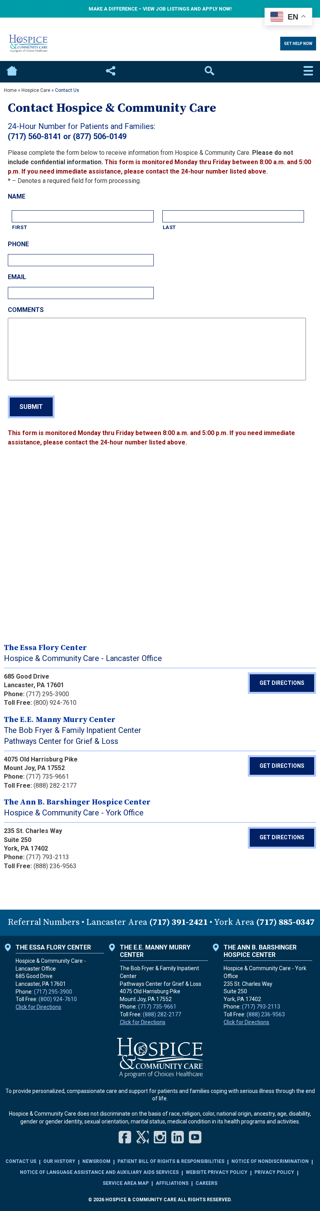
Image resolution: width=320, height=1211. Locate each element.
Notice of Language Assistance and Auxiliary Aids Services (99, 1172)
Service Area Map (126, 1183)
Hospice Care (35, 90)
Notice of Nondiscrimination (270, 1161)
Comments (26, 309)
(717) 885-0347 (285, 922)
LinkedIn (177, 1137)
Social (110, 72)
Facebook (125, 1137)
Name (16, 196)
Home (12, 72)
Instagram (160, 1137)
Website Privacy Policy (216, 1172)
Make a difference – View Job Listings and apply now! (160, 9)
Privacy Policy (274, 1172)
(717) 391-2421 (178, 922)
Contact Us (20, 1161)
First (19, 227)
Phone (18, 244)
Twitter (142, 1137)
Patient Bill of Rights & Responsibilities (170, 1161)
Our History (59, 1161)
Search (209, 72)
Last (169, 227)
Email (17, 277)
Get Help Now (298, 43)
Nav (308, 72)
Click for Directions (38, 1007)
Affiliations (172, 1183)
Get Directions (282, 683)
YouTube (195, 1137)
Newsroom (96, 1161)
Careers (206, 1183)
